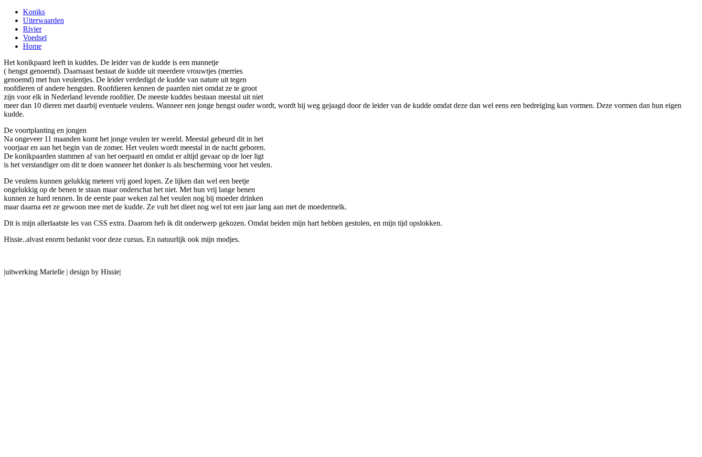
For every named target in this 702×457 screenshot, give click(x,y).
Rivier (32, 29)
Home (32, 46)
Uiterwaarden (43, 20)
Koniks (34, 12)
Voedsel (35, 37)
